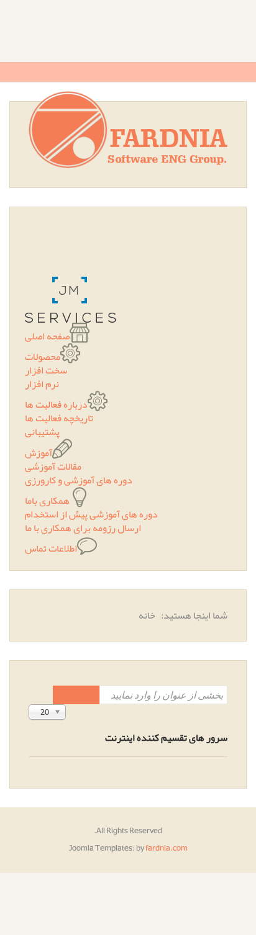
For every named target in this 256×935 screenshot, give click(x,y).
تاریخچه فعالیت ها (59, 418)
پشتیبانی (42, 432)
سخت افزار (46, 370)
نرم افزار (42, 384)
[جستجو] (87, 695)
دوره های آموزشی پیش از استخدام (91, 514)
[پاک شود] (64, 695)
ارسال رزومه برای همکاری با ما (83, 528)
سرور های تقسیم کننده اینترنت (166, 738)
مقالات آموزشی (53, 466)
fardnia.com (166, 848)
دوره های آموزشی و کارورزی (78, 480)
